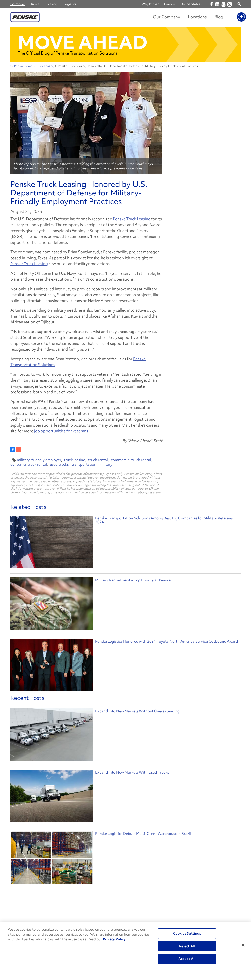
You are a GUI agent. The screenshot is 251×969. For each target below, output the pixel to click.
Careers (170, 4)
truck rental (98, 460)
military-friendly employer (39, 460)
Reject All (187, 946)
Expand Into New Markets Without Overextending (137, 711)
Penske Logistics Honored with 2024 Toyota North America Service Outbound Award (166, 641)
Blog (218, 17)
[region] (125, 945)
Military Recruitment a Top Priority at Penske (133, 580)
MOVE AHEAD (83, 42)
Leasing (51, 4)
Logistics (69, 4)
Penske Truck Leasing (132, 218)
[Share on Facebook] (12, 449)
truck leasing (74, 460)
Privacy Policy (114, 939)
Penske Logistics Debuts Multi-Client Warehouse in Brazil (143, 834)
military (105, 464)
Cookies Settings (187, 933)
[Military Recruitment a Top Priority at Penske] (51, 604)
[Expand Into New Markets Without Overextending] (51, 735)
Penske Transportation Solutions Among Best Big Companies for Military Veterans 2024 (164, 520)
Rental (35, 4)
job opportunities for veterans (61, 431)
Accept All (186, 958)
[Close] (243, 945)
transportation (84, 464)
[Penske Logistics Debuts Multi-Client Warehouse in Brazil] (51, 858)
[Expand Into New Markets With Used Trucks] (51, 797)
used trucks (59, 464)
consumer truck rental (28, 464)
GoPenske (17, 4)
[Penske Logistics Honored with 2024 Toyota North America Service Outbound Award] (51, 666)
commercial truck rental (131, 460)
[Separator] (18, 449)
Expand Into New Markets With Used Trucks (132, 772)
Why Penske (150, 4)
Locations (197, 17)
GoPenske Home (21, 66)
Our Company (166, 17)
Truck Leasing (45, 66)
